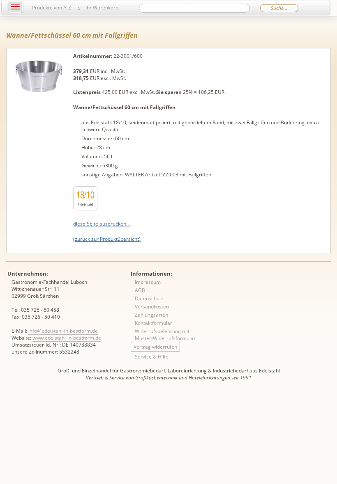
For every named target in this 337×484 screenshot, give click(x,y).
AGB (140, 290)
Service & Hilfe (151, 356)
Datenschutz (149, 298)
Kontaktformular (153, 323)
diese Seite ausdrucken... (101, 223)
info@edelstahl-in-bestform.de (63, 330)
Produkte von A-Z (51, 7)
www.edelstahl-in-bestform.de (66, 337)
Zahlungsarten (151, 314)
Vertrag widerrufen (155, 346)
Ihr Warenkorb (101, 7)
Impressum (148, 282)
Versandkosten (152, 306)
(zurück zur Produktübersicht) (107, 238)
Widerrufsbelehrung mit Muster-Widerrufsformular (165, 335)
